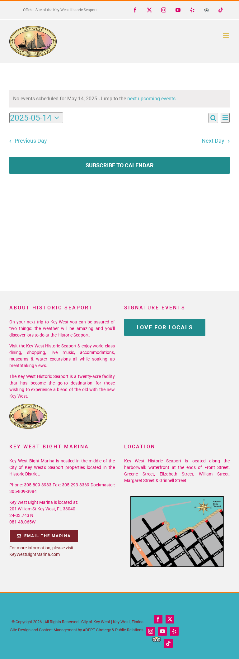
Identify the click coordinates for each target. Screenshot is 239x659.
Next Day (213, 141)
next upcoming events (151, 99)
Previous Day (31, 141)
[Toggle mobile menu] (226, 35)
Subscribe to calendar (120, 165)
